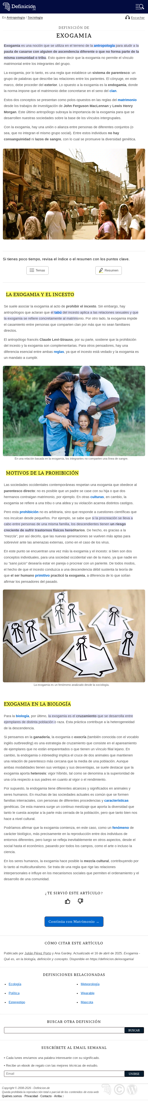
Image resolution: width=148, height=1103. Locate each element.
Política (14, 993)
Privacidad (31, 1096)
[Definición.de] (19, 6)
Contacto (46, 1096)
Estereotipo (17, 1002)
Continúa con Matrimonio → (74, 921)
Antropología (16, 17)
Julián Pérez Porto (37, 953)
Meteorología (90, 984)
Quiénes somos (12, 1096)
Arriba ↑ (59, 1096)
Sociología (35, 17)
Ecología (15, 984)
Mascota (87, 1002)
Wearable (87, 993)
